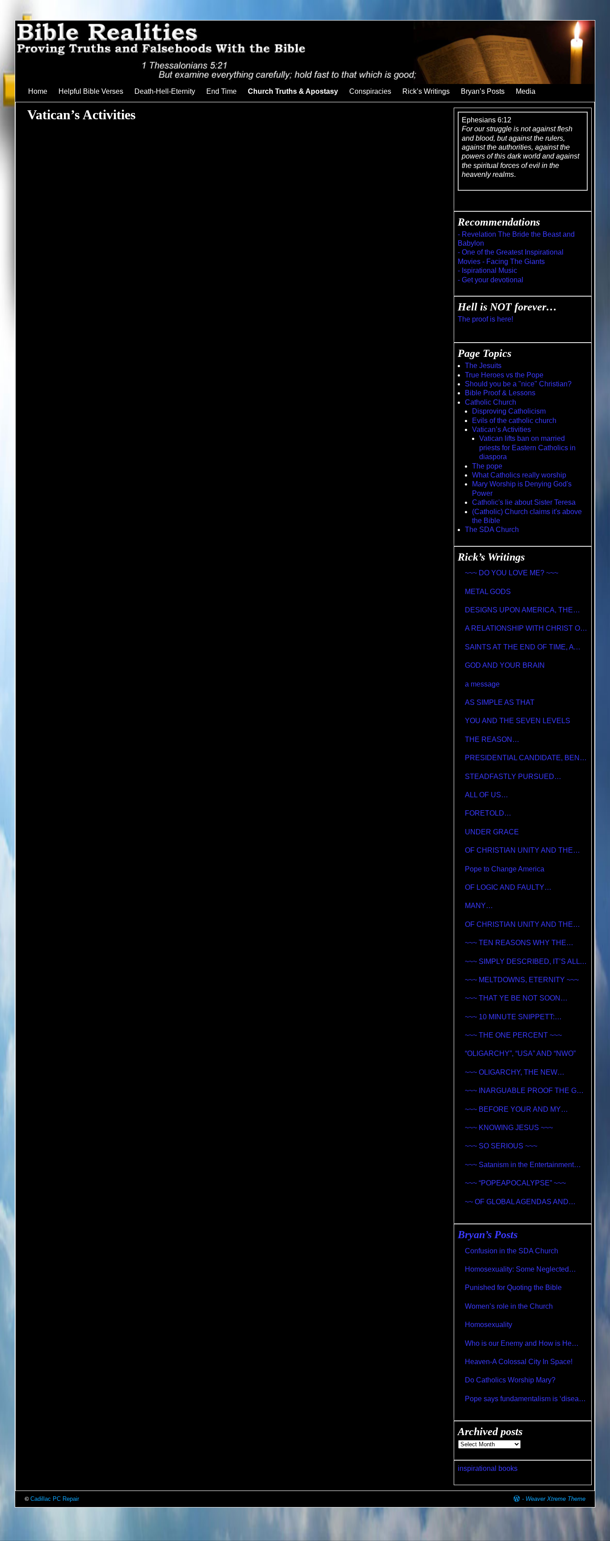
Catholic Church (490, 402)
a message (482, 684)
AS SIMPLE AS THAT (500, 702)
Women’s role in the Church (509, 1306)
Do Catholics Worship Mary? (510, 1380)
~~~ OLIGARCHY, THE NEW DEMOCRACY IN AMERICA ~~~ (517, 1072)
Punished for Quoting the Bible (513, 1287)
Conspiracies (370, 91)
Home (37, 91)
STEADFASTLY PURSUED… (513, 776)
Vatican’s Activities (501, 429)
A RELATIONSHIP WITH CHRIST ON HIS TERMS (525, 628)
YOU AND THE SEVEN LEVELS (517, 720)
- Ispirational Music (487, 270)
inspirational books (488, 1468)
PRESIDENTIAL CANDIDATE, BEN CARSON (522, 758)
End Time (221, 91)
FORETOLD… (488, 813)
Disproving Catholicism (509, 411)
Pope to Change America (504, 869)
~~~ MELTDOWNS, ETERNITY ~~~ (522, 980)
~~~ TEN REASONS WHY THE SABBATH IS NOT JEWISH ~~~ (516, 943)
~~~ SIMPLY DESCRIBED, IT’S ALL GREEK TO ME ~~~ (522, 962)
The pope (487, 466)
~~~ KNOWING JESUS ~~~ (509, 1127)
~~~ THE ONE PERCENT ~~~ (513, 1035)
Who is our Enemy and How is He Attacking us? (518, 1344)
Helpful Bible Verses (90, 91)
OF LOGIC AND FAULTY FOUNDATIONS (504, 888)
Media (525, 91)
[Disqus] (232, 244)
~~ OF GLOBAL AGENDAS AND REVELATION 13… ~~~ (516, 1202)
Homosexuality (488, 1324)
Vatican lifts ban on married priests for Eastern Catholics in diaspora (527, 448)
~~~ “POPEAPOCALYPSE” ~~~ (515, 1183)
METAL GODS (488, 591)
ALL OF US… (486, 795)
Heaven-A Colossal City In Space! (518, 1361)
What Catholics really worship (519, 475)
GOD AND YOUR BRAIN (505, 665)
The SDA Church (492, 529)
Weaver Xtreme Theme (555, 1498)
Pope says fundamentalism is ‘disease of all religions (525, 1399)
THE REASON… (492, 739)
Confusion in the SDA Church (511, 1251)
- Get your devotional (490, 280)
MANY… (479, 905)
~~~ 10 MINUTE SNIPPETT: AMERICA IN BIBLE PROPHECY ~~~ (525, 1017)
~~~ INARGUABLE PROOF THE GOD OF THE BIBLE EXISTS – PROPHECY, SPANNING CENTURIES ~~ (526, 1091)
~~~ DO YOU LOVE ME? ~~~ (511, 573)
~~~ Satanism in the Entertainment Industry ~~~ (519, 1165)
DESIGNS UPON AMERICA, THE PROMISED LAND (519, 610)
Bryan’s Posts (483, 91)
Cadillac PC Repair (54, 1498)
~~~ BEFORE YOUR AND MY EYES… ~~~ (513, 1110)
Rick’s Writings (426, 91)
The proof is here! (485, 319)
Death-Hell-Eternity (164, 91)
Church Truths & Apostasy (293, 91)
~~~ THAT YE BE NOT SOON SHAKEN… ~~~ (512, 998)
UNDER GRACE (492, 832)
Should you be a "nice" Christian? (518, 384)
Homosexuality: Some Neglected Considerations (517, 1269)
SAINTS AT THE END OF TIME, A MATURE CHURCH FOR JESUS (519, 647)
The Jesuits (483, 365)
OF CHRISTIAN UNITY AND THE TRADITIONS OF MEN (519, 850)
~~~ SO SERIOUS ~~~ (501, 1146)
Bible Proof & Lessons (500, 393)
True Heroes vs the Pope (504, 375)
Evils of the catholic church (514, 420)
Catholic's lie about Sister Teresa (524, 502)
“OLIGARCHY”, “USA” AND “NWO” (520, 1053)
